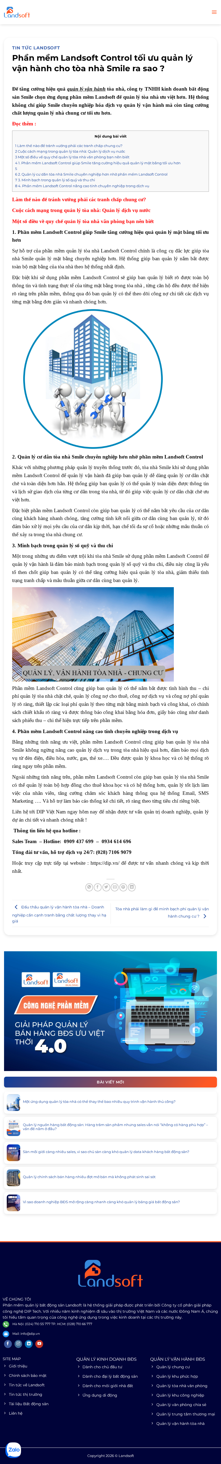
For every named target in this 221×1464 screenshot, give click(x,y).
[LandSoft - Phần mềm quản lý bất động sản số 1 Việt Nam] (31, 12)
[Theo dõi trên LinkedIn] (29, 1344)
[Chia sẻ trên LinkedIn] (132, 887)
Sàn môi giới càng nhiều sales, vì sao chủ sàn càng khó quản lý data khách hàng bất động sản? (106, 1152)
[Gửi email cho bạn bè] (115, 887)
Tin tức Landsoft (36, 47)
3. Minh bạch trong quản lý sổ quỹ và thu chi (55, 180)
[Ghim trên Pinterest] (123, 887)
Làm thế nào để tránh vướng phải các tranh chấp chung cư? (68, 145)
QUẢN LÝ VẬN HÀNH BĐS (177, 1359)
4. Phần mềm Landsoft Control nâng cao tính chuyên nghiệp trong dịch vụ (82, 186)
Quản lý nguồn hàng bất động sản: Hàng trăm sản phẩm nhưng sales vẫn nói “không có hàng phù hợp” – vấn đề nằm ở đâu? (115, 1127)
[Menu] (214, 12)
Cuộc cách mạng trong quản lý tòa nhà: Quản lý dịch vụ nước (70, 151)
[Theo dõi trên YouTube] (39, 1344)
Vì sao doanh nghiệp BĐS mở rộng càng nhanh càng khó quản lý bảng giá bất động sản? (101, 1202)
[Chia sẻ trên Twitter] (106, 887)
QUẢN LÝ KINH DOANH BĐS (106, 1359)
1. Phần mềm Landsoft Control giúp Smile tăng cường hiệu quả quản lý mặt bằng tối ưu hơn (98, 163)
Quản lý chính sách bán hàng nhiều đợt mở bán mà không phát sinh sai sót (89, 1177)
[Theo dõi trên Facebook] (8, 1344)
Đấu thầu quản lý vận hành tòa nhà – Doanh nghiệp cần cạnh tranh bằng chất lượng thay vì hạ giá (59, 914)
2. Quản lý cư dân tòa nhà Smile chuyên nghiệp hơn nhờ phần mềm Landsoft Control (91, 174)
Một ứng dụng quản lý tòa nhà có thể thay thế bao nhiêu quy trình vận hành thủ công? (99, 1102)
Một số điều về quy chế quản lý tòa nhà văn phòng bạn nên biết (72, 157)
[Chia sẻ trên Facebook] (98, 887)
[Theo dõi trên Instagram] (18, 1344)
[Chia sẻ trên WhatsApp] (89, 887)
